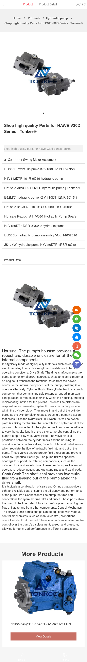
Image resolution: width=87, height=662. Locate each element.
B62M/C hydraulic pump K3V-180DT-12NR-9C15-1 (40, 197)
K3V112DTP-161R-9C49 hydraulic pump (33, 178)
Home (17, 18)
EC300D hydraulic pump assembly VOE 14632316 (40, 235)
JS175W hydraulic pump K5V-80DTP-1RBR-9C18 (40, 244)
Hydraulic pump (57, 18)
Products (34, 18)
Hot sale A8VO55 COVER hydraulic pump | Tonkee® (42, 188)
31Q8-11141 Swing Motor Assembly (30, 159)
